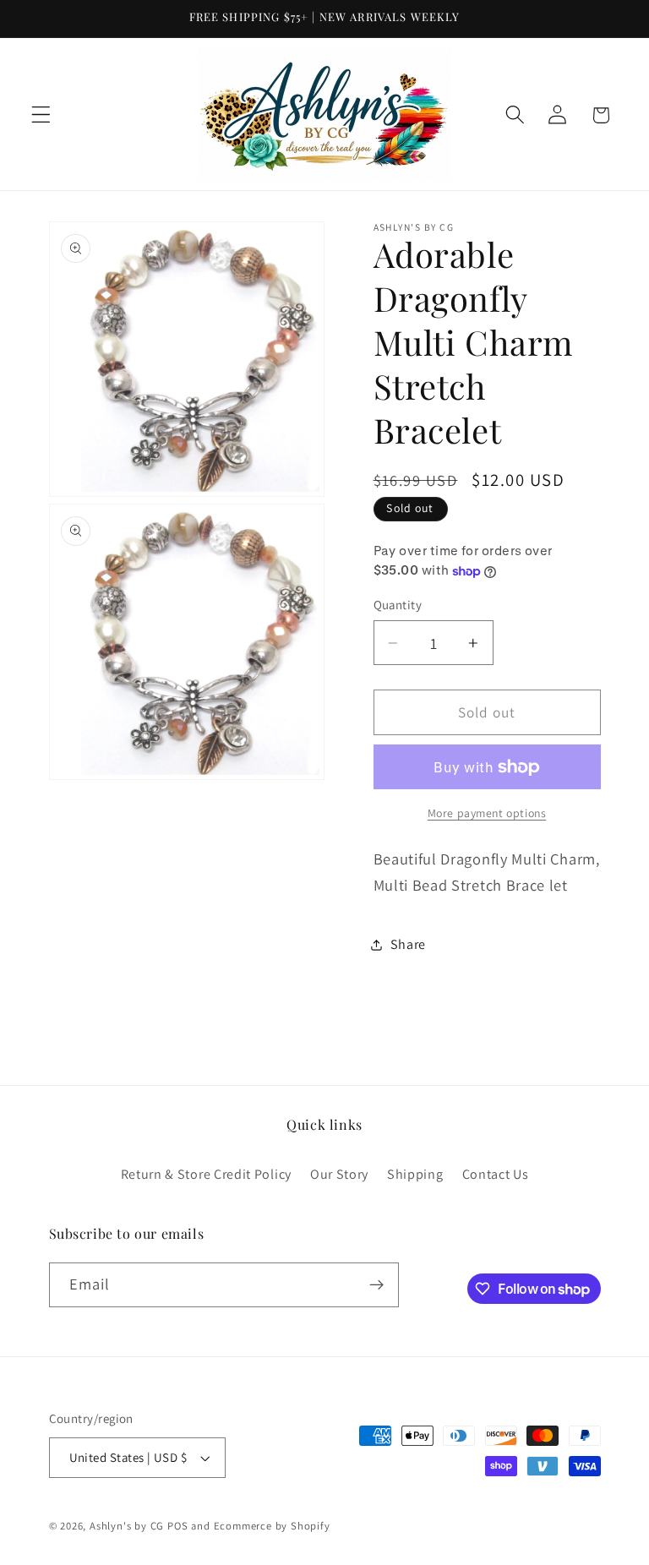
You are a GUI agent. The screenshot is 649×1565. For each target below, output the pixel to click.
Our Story (339, 1174)
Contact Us (495, 1174)
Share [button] (408, 944)
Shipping (415, 1174)
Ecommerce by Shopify (272, 1526)
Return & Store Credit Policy (206, 1174)
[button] (41, 115)
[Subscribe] (376, 1285)
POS (177, 1526)
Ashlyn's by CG (127, 1526)
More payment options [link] (487, 813)
